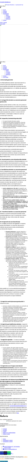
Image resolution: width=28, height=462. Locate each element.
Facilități (5, 12)
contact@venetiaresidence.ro (18, 406)
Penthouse (8, 18)
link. (18, 413)
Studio (7, 15)
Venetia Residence (5, 2)
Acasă (4, 9)
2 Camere (8, 16)
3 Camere (8, 17)
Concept (5, 11)
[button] (14, 6)
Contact (4, 20)
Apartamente (6, 13)
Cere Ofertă (5, 77)
